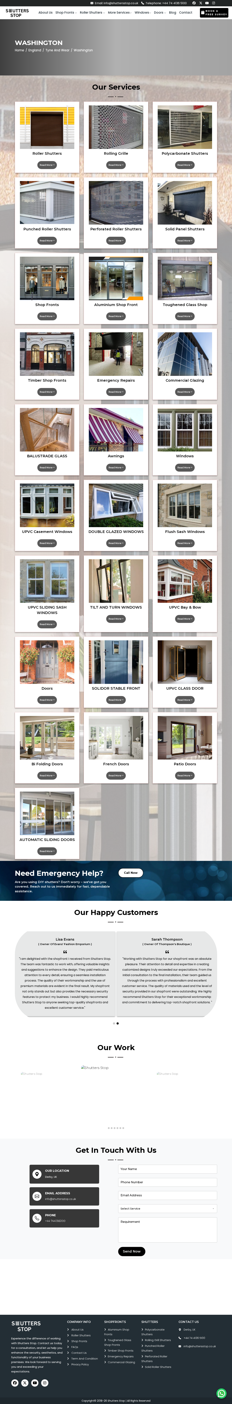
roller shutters (81, 1335)
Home (19, 50)
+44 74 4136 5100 (194, 1338)
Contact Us (79, 1353)
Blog (172, 12)
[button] (66, 12)
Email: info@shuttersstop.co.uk (116, 3)
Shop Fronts (79, 1341)
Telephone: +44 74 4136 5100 (166, 3)
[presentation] (16, 1095)
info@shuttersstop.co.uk (60, 1199)
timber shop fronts (120, 1350)
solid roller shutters (158, 1367)
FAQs (74, 1347)
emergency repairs (121, 1356)
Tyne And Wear (57, 50)
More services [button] (119, 12)
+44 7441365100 (55, 1221)
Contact (185, 12)
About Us (77, 1329)
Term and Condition (84, 1358)
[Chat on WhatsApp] (221, 1393)
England (34, 50)
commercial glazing (121, 1362)
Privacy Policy (80, 1364)
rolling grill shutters (158, 1340)
